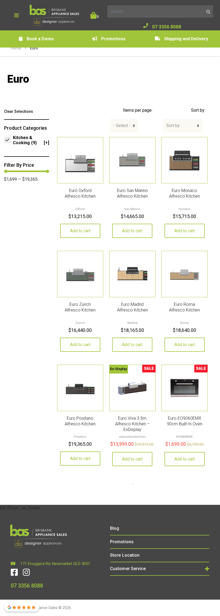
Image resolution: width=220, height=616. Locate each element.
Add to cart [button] (80, 230)
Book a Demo (40, 38)
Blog (114, 528)
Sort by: (198, 110)
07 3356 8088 (166, 27)
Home (16, 48)
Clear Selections (18, 111)
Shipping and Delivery (186, 38)
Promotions (113, 38)
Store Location (125, 555)
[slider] (5, 171)
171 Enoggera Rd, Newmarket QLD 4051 (54, 563)
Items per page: (137, 110)
